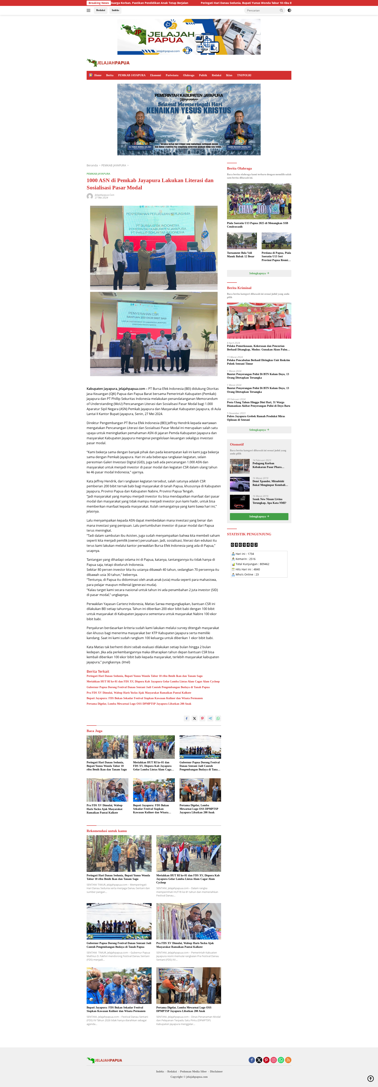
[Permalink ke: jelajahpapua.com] (90, 196)
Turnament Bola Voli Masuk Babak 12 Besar (240, 254)
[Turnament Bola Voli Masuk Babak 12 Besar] (242, 241)
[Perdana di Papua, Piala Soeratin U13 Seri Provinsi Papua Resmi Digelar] (276, 241)
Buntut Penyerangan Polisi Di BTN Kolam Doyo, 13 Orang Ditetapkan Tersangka (258, 376)
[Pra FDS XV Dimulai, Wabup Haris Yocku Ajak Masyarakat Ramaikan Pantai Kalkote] (107, 790)
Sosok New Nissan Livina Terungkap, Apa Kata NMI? (269, 501)
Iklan (229, 75)
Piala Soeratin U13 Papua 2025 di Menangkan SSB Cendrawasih (257, 224)
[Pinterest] (266, 1060)
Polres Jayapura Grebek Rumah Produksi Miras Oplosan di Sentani (256, 418)
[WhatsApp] (281, 1060)
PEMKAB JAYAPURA (131, 75)
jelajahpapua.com (104, 194)
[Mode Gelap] (289, 10)
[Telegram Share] (210, 718)
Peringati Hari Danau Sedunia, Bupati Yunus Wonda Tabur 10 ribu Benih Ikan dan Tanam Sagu (200, 3)
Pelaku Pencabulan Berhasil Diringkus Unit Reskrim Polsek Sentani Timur (258, 362)
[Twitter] (259, 1060)
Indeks (115, 10)
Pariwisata (172, 75)
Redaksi (100, 10)
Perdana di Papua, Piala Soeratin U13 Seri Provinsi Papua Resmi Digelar (276, 256)
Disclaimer (216, 1071)
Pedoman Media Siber (193, 1071)
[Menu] (89, 10)
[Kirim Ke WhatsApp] (218, 718)
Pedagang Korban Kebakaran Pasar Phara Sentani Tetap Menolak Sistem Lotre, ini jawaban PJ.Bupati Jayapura (268, 465)
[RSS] (288, 1060)
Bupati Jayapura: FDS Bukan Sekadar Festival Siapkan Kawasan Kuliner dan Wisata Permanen (145, 698)
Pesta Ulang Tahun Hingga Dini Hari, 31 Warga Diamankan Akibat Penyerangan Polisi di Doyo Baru (258, 404)
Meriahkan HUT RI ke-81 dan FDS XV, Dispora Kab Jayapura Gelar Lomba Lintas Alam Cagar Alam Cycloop (153, 681)
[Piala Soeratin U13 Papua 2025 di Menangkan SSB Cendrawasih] (259, 201)
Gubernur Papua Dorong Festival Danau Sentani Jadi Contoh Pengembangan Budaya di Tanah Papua (148, 687)
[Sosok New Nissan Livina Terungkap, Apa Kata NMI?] (240, 502)
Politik (203, 75)
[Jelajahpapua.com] (108, 62)
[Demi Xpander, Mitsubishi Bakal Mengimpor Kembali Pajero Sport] (240, 484)
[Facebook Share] (187, 718)
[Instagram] (274, 1060)
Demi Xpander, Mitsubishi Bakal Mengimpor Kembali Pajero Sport (269, 483)
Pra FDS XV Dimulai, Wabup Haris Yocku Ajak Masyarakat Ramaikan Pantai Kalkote (139, 692)
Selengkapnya (258, 273)
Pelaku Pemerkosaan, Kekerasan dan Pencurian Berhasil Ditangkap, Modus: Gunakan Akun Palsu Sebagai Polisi (257, 348)
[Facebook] (252, 1060)
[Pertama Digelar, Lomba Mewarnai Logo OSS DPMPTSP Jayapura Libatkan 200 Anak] (200, 790)
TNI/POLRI (244, 75)
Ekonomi (155, 75)
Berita (109, 75)
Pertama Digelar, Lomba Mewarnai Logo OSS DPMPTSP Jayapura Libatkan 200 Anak (139, 703)
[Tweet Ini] (194, 718)
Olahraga (188, 75)
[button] (281, 10)
